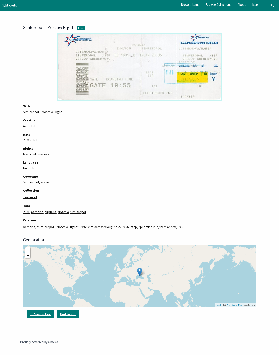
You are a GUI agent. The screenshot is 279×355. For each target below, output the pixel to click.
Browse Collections (218, 5)
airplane (50, 212)
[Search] (272, 5)
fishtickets (9, 5)
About (242, 5)
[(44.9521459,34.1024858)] (139, 272)
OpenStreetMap (234, 305)
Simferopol (78, 212)
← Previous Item (40, 314)
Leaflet (219, 305)
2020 (26, 212)
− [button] (28, 255)
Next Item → (68, 314)
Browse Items (190, 5)
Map (255, 5)
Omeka (53, 342)
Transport (30, 197)
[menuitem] (190, 5)
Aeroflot (37, 212)
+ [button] (28, 250)
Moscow (63, 212)
